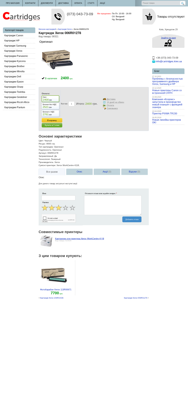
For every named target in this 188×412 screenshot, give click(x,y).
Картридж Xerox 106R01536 (51, 298)
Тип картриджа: (46, 147)
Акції (102, 3)
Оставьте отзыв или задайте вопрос (101, 193)
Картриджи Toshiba (14, 92)
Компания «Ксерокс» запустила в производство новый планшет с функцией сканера (167, 103)
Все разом (52, 172)
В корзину (52, 120)
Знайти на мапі (168, 38)
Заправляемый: (46, 156)
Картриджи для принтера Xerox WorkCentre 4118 (79, 238)
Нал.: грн (47, 98)
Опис (79, 171)
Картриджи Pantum (14, 107)
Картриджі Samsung (15, 45)
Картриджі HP (12, 40)
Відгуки (134, 171)
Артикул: (43, 153)
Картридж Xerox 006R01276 (135, 298)
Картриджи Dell (12, 76)
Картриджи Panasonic (16, 56)
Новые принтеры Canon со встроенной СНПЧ (167, 91)
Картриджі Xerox (13, 51)
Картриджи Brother (14, 66)
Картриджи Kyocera (15, 61)
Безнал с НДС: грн (49, 113)
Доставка (63, 3)
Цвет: (41, 140)
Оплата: (46, 93)
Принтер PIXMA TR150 (164, 113)
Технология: (44, 159)
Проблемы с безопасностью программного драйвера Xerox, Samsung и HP (167, 81)
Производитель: (46, 162)
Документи (47, 3)
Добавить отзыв (132, 219)
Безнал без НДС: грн (50, 105)
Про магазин (13, 3)
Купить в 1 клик (52, 125)
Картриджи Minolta (14, 71)
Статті (91, 3)
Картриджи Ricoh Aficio (16, 102)
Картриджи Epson (14, 81)
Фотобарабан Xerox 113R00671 (55, 289)
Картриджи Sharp (13, 87)
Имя (44, 193)
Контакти (30, 3)
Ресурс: (42, 144)
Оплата (78, 3)
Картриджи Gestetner (15, 97)
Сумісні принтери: (47, 165)
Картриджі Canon (13, 35)
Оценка (45, 202)
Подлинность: (45, 150)
